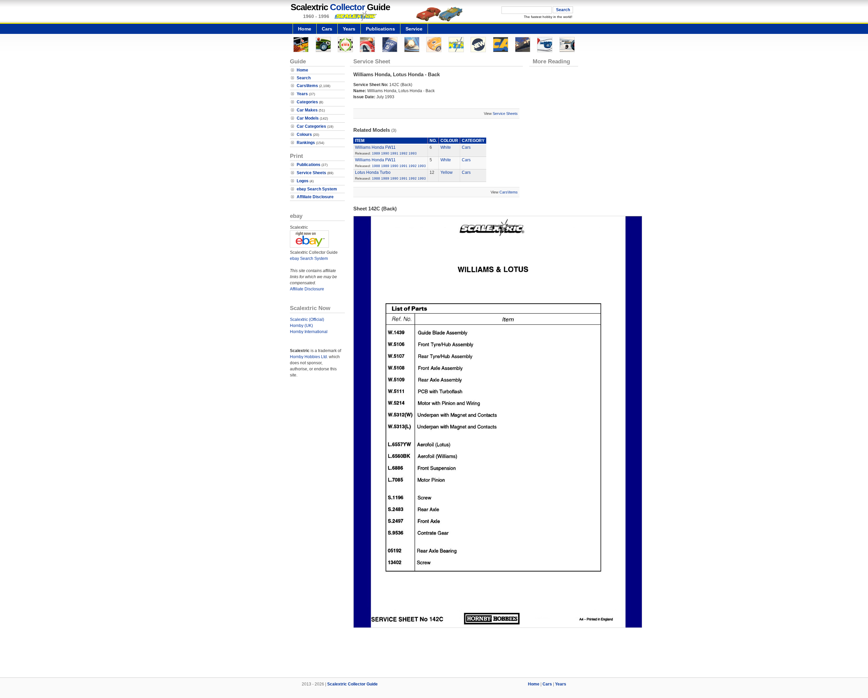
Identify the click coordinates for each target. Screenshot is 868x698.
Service (414, 29)
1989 (376, 153)
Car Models (308, 118)
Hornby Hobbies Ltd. (309, 356)
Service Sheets (311, 172)
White (445, 147)
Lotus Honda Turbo (373, 172)
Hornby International (309, 331)
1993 (413, 153)
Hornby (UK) (301, 325)
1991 (394, 153)
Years (349, 29)
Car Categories (311, 126)
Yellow (446, 172)
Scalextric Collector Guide (352, 684)
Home (304, 29)
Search (304, 78)
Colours (304, 134)
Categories (307, 102)
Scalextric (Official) (307, 319)
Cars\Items (307, 85)
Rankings (306, 142)
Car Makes (307, 110)
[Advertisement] (434, 654)
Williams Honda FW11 (375, 147)
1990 (385, 153)
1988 (376, 166)
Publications (380, 29)
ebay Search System (317, 189)
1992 (403, 153)
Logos (303, 181)
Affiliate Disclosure (315, 196)
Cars (327, 29)
